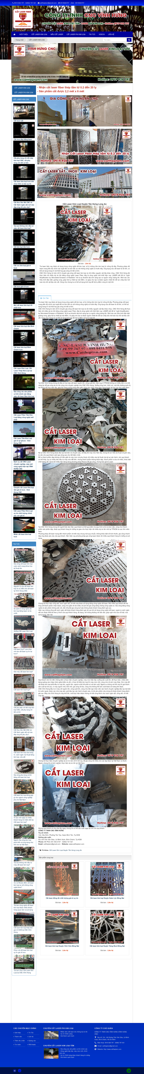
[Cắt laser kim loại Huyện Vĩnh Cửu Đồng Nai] (62, 927)
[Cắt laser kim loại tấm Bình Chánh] (24, 317)
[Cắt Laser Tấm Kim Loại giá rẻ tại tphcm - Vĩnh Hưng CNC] (24, 429)
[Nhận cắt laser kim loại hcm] (24, 525)
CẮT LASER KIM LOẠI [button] (39, 34)
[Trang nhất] (15, 34)
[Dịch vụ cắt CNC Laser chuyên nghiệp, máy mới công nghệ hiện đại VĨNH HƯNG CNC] (24, 452)
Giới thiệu (18, 1032)
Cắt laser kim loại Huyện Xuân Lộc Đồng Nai (107, 898)
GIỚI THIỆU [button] (23, 34)
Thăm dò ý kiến (20, 1040)
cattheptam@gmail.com (48, 3)
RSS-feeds (32, 1044)
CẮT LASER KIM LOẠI (21, 99)
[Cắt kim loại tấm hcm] (24, 237)
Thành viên (18, 1036)
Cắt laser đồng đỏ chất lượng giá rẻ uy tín (62, 898)
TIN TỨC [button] (92, 34)
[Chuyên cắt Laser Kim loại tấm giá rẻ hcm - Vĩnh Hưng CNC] (24, 478)
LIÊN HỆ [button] (111, 34)
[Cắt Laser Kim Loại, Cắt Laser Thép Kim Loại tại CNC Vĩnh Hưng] (24, 359)
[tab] (44, 298)
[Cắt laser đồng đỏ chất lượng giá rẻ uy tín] (62, 879)
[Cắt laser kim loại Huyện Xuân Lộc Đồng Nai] (107, 879)
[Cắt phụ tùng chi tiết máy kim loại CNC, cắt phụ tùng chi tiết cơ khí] (24, 149)
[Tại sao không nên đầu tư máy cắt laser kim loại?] (24, 216)
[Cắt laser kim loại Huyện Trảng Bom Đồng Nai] (107, 927)
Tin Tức (31, 1032)
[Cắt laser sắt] (24, 111)
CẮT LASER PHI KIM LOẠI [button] (76, 34)
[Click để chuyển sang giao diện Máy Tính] (19, 1070)
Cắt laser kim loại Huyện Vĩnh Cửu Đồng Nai (62, 946)
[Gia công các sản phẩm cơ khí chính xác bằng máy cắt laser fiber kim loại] (24, 382)
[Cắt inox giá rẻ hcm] (24, 277)
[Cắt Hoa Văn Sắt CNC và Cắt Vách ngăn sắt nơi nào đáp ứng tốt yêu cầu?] (24, 193)
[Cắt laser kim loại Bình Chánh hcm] (24, 338)
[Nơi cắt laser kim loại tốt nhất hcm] (24, 296)
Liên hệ (31, 1036)
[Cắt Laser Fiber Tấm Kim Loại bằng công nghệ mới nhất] (24, 405)
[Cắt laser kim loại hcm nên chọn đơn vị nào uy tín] (24, 172)
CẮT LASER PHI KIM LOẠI (23, 92)
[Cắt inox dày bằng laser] (24, 130)
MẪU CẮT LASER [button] (57, 34)
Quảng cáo (32, 1040)
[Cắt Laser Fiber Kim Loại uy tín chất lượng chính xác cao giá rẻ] (24, 501)
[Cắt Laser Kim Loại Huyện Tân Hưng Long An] (84, 233)
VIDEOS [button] (102, 34)
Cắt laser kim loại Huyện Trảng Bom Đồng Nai (107, 946)
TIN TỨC (16, 544)
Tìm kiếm (18, 1044)
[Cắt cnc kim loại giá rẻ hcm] (24, 256)
